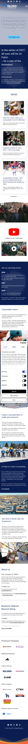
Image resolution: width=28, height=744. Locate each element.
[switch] (24, 376)
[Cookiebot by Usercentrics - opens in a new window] (20, 343)
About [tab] (23, 347)
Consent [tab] (5, 347)
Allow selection (14, 395)
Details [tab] (14, 347)
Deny (14, 400)
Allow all (14, 391)
